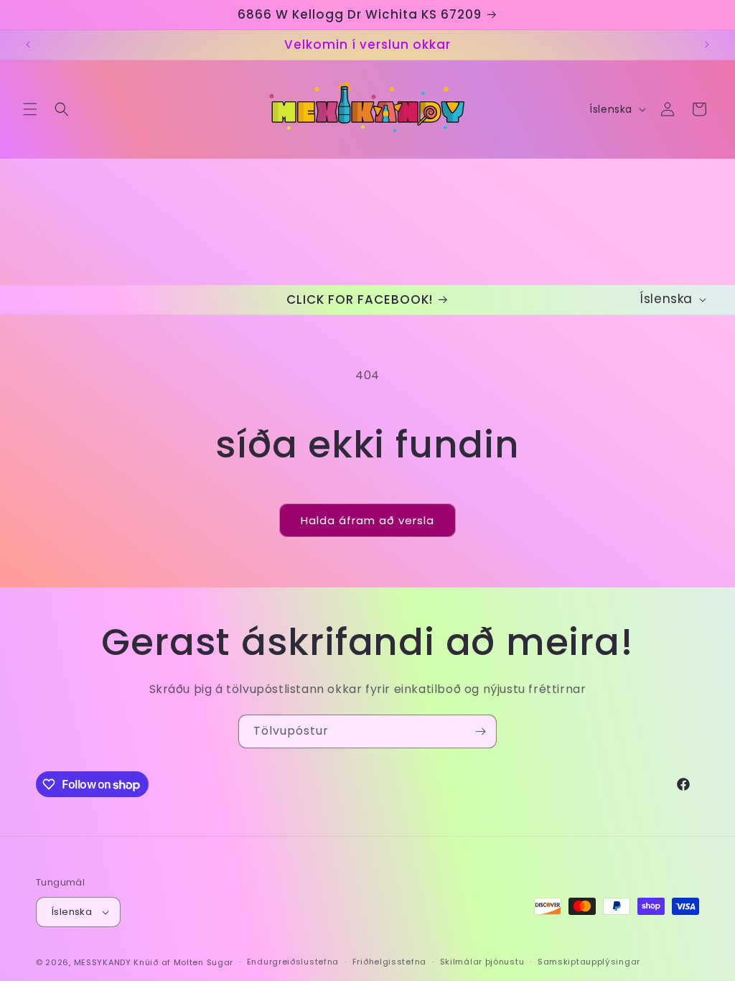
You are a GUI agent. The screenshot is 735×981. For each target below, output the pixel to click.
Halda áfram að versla (367, 520)
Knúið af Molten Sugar (183, 962)
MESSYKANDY (102, 962)
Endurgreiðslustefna (293, 961)
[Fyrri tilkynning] (28, 44)
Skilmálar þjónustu (482, 961)
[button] (30, 109)
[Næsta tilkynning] (707, 44)
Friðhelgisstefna (389, 961)
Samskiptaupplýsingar (589, 961)
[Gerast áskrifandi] (480, 731)
